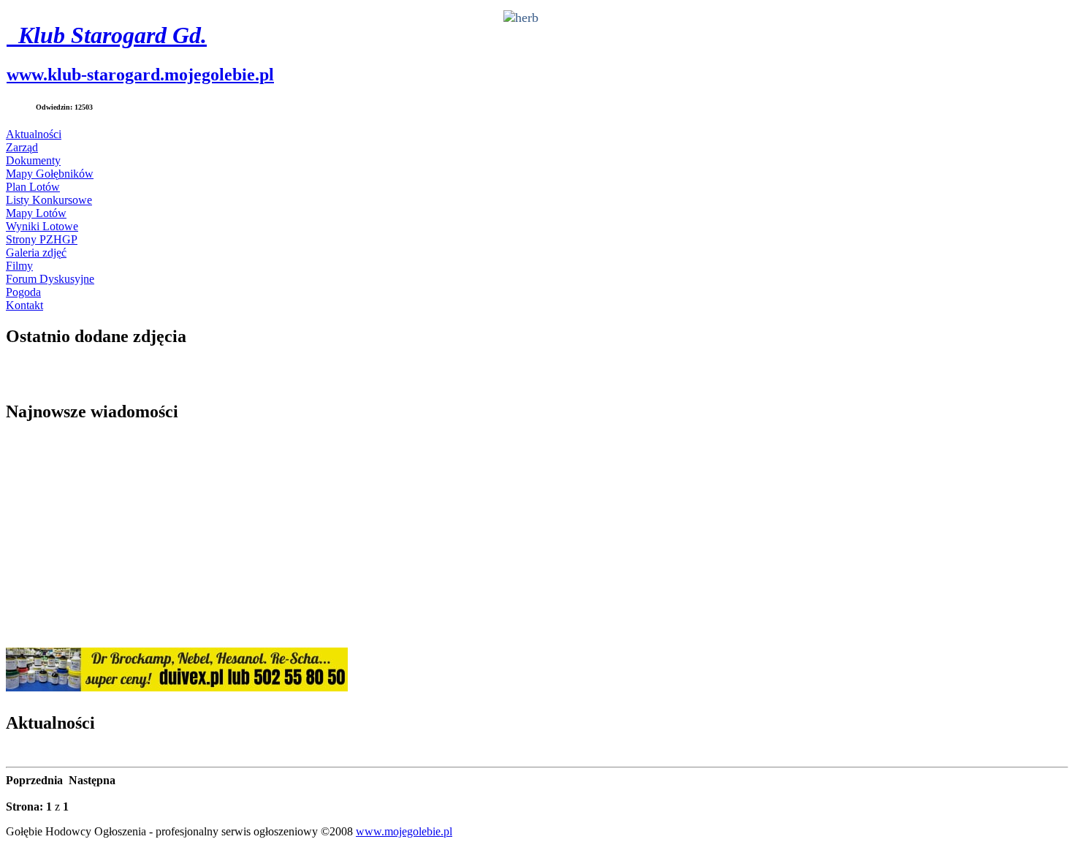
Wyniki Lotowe (42, 226)
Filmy (19, 265)
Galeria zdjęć (36, 252)
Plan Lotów (33, 187)
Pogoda (23, 292)
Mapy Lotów (36, 213)
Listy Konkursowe (49, 200)
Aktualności (33, 134)
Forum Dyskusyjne (50, 279)
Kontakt (24, 305)
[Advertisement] (444, 538)
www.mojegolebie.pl (404, 831)
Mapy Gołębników (50, 173)
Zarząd (22, 147)
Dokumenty (33, 160)
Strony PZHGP (41, 239)
